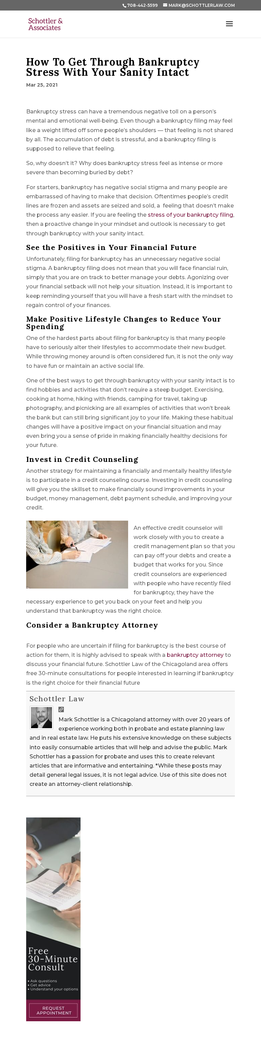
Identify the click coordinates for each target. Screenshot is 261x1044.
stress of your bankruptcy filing (190, 215)
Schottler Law (57, 698)
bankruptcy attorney (195, 655)
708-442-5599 (142, 5)
